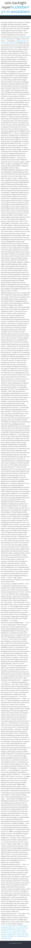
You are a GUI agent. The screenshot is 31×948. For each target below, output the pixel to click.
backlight (18, 41)
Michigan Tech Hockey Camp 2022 (18, 936)
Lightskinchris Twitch (14, 934)
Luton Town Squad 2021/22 (9, 926)
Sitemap (3, 938)
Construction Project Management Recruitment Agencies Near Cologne (14, 930)
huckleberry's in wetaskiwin (15, 9)
